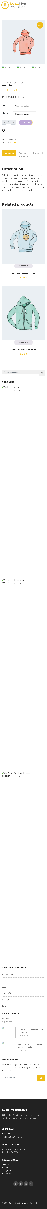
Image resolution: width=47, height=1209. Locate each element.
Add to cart (25, 122)
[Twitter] (20, 1183)
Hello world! (6, 1018)
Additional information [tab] (23, 154)
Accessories (7, 974)
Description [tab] (9, 153)
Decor (4, 987)
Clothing (11, 83)
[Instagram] (26, 1183)
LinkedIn (5, 1164)
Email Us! (6, 1133)
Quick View (23, 266)
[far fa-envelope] (41, 1078)
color (5, 105)
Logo (5, 113)
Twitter (5, 1167)
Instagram (6, 1170)
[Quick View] (6, 213)
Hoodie (4, 83)
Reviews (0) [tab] (38, 153)
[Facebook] (31, 1183)
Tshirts (4, 1006)
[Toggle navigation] (44, 5)
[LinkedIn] (15, 1183)
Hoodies (18, 83)
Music (4, 1000)
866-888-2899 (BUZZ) (13, 1137)
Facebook (6, 1173)
